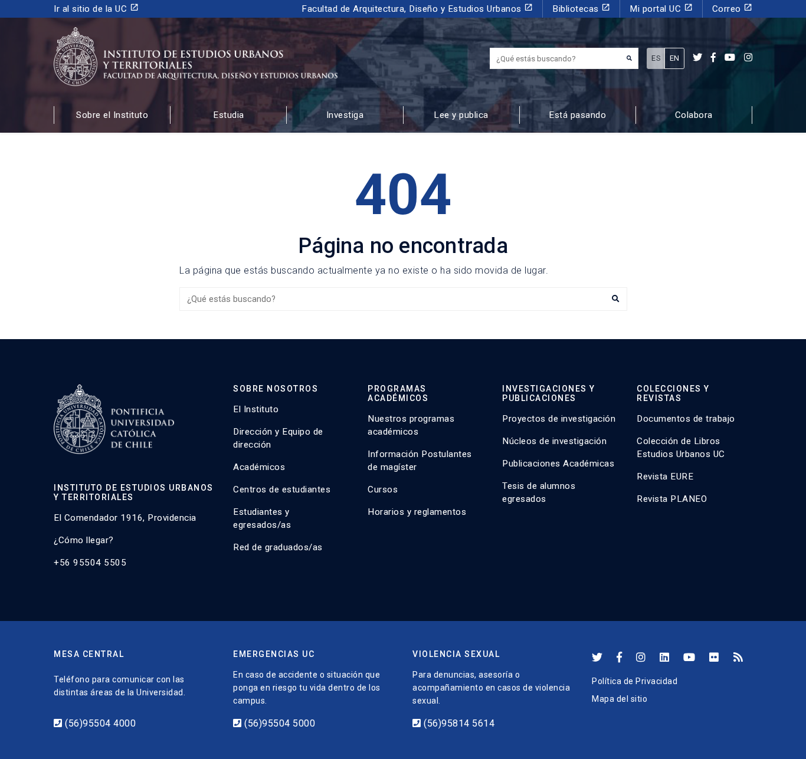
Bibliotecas (581, 8)
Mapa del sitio (619, 699)
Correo (732, 8)
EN (675, 58)
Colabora (694, 115)
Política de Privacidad (634, 681)
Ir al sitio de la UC (96, 8)
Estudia (228, 115)
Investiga (345, 115)
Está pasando (577, 115)
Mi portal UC (661, 8)
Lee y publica (461, 115)
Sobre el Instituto (112, 115)
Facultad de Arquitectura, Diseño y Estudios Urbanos (417, 8)
